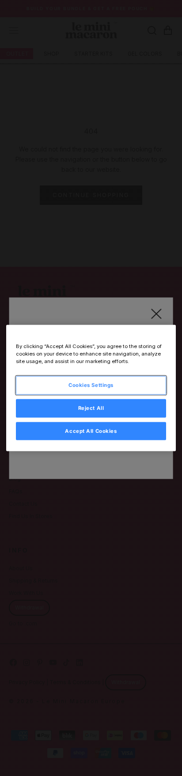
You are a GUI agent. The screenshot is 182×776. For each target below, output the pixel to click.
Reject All (91, 408)
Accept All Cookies (91, 431)
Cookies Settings (91, 385)
